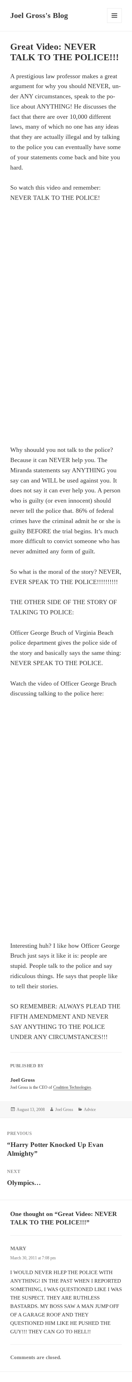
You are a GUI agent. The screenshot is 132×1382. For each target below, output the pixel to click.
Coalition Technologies (72, 1087)
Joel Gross (64, 1109)
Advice (90, 1109)
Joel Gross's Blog (39, 15)
